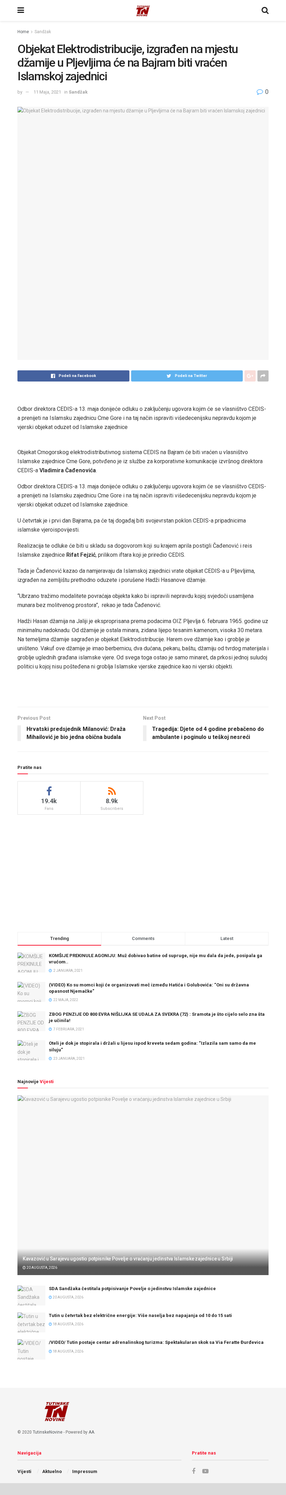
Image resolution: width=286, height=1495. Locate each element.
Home (23, 31)
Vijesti (24, 1471)
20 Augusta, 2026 (41, 1268)
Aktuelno (52, 1471)
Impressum (84, 1471)
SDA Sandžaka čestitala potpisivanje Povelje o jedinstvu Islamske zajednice (132, 1288)
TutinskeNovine (47, 1432)
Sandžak (43, 31)
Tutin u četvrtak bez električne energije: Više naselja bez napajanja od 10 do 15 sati (140, 1315)
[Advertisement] (143, 872)
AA (91, 1432)
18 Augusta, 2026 (67, 1324)
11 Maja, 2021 (47, 92)
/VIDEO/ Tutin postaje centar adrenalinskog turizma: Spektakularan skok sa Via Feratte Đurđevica (156, 1342)
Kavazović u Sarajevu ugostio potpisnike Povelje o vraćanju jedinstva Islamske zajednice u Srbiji (128, 1258)
